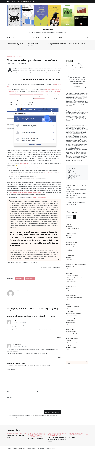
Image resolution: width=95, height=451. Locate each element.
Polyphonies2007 (71, 320)
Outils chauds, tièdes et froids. (74, 313)
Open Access (70, 311)
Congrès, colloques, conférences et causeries (75, 250)
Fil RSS (60, 37)
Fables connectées (71, 271)
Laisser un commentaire (52, 412)
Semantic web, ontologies (73, 333)
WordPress (52, 448)
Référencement (17, 344)
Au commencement (71, 233)
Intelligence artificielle (72, 293)
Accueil (35, 37)
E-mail (37, 391)
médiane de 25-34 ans (39, 98)
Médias (45, 37)
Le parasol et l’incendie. (33, 43)
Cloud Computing (71, 244)
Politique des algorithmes (73, 318)
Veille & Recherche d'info (72, 342)
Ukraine (69, 340)
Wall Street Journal (43, 91)
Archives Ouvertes (71, 231)
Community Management (73, 246)
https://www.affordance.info (23, 293)
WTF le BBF (72, 438)
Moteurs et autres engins (73, 306)
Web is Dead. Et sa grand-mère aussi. (15, 436)
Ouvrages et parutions (72, 315)
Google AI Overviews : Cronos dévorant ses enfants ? (57, 44)
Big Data (69, 237)
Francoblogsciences (72, 281)
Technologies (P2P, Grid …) (73, 338)
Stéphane (15, 320)
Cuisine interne (70, 255)
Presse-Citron (56, 91)
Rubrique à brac (70, 329)
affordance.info (47, 29)
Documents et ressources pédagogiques (76, 264)
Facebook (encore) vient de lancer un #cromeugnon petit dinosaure (26, 94)
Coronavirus (70, 253)
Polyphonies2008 (71, 322)
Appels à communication (73, 228)
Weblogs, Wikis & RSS (72, 347)
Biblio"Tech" (70, 235)
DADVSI (69, 257)
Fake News (69, 273)
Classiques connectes (72, 242)
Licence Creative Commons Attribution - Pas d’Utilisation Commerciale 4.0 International (76, 68)
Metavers (69, 302)
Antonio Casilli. (69, 105)
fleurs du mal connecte (72, 275)
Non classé (69, 308)
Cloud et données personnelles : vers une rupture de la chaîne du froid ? (57, 439)
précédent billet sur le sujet (39, 197)
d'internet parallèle (48, 172)
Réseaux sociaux (19, 56)
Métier (68, 304)
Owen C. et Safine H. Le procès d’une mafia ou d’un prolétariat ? (15, 44)
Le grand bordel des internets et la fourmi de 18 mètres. (50, 308)
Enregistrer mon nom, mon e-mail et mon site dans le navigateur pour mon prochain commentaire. (32, 406)
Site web (9, 397)
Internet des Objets (71, 295)
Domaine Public (70, 266)
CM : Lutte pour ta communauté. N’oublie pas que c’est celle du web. (20, 308)
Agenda (69, 224)
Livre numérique (71, 299)
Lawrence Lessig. (77, 86)
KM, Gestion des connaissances (74, 297)
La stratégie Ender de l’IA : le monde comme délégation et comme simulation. (78, 44)
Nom (8, 391)
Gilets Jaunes (70, 284)
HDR (68, 288)
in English (69, 290)
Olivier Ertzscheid (11, 63)
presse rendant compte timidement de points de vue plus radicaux (26, 192)
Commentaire (11, 369)
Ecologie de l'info (11, 56)
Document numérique (72, 262)
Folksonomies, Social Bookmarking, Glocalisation (75, 278)
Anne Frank (69, 226)
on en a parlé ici (24, 163)
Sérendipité (70, 336)
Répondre (58, 337)
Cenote (36, 448)
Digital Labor (70, 259)
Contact (50, 37)
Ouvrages (40, 37)
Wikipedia (69, 349)
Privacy (69, 324)
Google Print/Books (71, 286)
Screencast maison (71, 331)
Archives (55, 37)
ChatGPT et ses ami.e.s (72, 240)
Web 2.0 (69, 345)
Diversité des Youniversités (35, 438)
